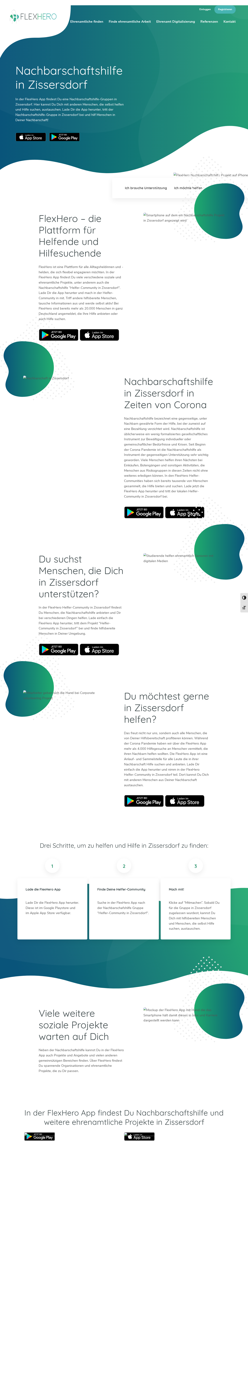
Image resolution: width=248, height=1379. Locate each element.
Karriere (173, 1372)
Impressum (203, 1372)
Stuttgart (114, 1294)
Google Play (59, 334)
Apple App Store (30, 137)
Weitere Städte (71, 1305)
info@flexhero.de (36, 1288)
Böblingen (139, 1284)
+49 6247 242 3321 (39, 1283)
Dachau (65, 1294)
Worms (137, 1294)
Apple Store (99, 334)
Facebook (45, 1300)
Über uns (136, 1372)
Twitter (19, 1300)
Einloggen (205, 9)
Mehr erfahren (166, 1310)
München (114, 1289)
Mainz (88, 1294)
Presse (187, 1372)
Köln (87, 1289)
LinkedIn (37, 1300)
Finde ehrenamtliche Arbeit (130, 21)
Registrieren (225, 9)
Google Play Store (64, 137)
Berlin (64, 1284)
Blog (123, 1372)
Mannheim (115, 1284)
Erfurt (88, 1284)
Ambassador (155, 1372)
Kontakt (229, 21)
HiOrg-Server (70, 1325)
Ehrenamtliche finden (86, 21)
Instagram (28, 1300)
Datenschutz (223, 1372)
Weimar (138, 1289)
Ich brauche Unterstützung (146, 188)
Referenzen (209, 21)
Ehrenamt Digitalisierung (175, 21)
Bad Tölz (66, 1289)
